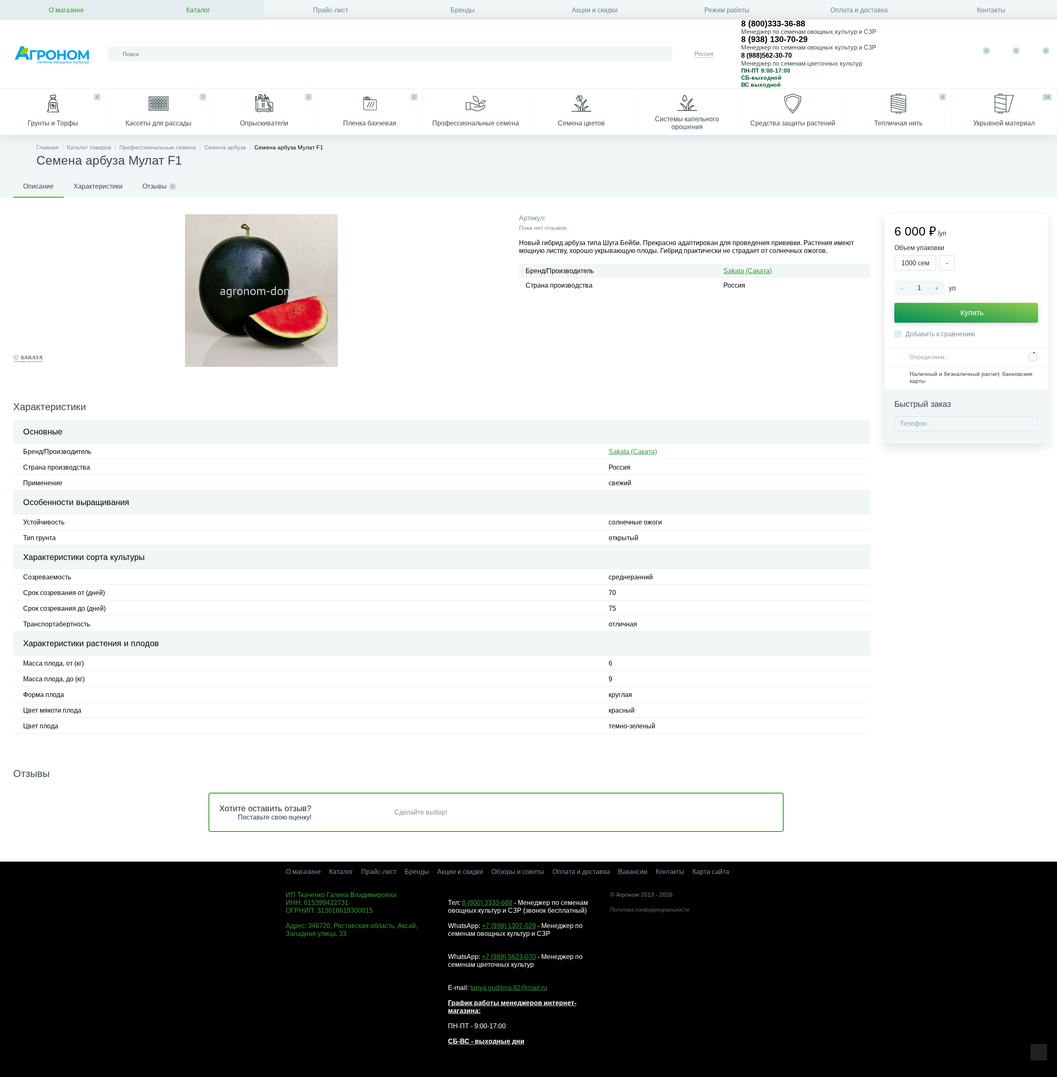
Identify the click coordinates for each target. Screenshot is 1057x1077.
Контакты (991, 10)
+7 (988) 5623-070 (509, 956)
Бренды (462, 10)
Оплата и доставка (859, 10)
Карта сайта (710, 871)
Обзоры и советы (517, 871)
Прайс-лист (330, 10)
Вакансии (632, 871)
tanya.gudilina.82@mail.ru (508, 987)
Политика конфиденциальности (649, 910)
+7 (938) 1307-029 (509, 925)
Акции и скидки (595, 10)
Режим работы (726, 10)
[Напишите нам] (928, 54)
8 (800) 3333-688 (487, 902)
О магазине (66, 10)
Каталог (198, 10)
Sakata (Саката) (747, 270)
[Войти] (954, 54)
